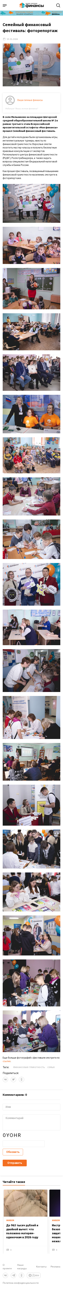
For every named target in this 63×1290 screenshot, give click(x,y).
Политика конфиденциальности (21, 1282)
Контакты (41, 1266)
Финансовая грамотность (29, 1067)
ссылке (7, 1061)
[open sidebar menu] (4, 5)
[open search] (58, 5)
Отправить (14, 1162)
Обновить (12, 1152)
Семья (51, 1067)
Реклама (55, 1266)
